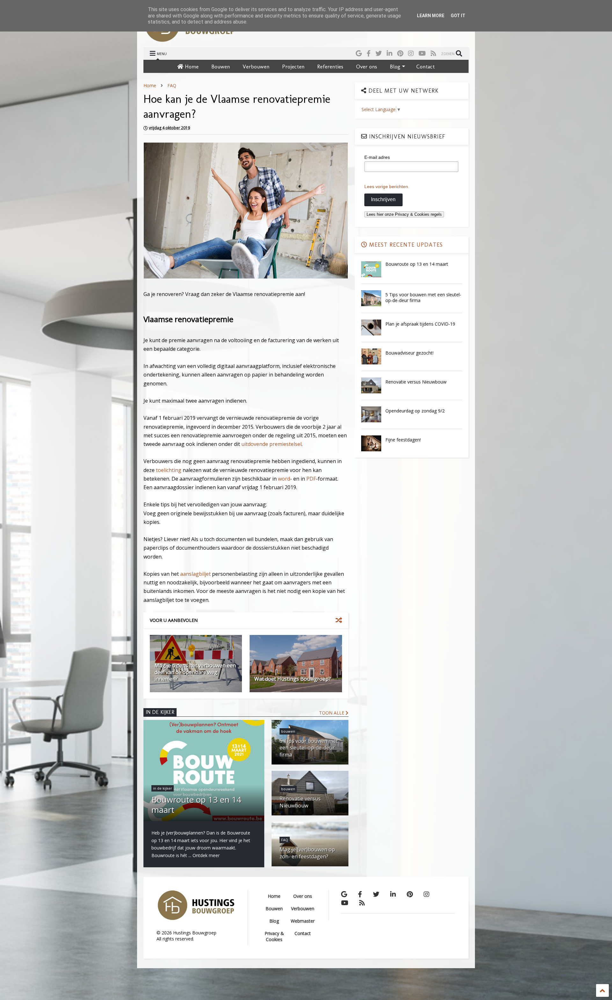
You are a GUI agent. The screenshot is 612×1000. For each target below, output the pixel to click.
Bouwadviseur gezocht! (409, 353)
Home (191, 66)
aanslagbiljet (195, 573)
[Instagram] (411, 53)
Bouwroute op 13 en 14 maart (416, 264)
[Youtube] (422, 53)
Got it (458, 15)
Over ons (366, 66)
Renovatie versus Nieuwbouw (416, 382)
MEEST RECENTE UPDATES (405, 244)
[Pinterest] (400, 53)
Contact (425, 66)
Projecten (293, 66)
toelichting (169, 470)
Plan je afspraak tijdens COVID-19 (420, 324)
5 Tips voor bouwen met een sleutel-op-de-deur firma (423, 297)
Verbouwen (256, 66)
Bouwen (220, 66)
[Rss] (433, 53)
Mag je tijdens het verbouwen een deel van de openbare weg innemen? (195, 672)
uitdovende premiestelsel (271, 443)
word (284, 478)
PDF (311, 478)
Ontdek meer (206, 855)
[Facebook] (369, 53)
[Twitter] (378, 53)
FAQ (171, 85)
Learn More (430, 15)
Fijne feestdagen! (403, 440)
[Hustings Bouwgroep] (190, 39)
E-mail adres (377, 157)
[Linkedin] (389, 53)
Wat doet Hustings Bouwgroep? (292, 678)
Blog (395, 66)
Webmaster (303, 921)
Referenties (330, 66)
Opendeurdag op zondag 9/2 (415, 411)
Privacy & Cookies (274, 936)
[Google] (359, 53)
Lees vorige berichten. (386, 186)
